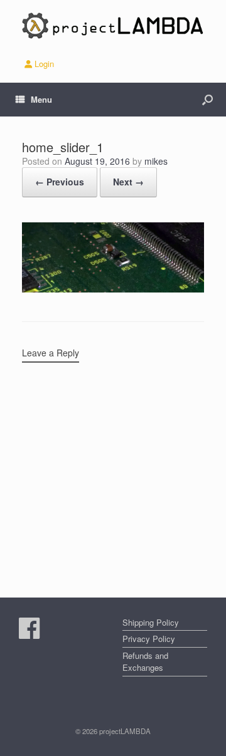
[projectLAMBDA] (113, 26)
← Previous (59, 181)
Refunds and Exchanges (145, 662)
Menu (41, 99)
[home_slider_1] (113, 289)
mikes (156, 161)
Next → (128, 181)
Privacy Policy (148, 639)
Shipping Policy (150, 622)
